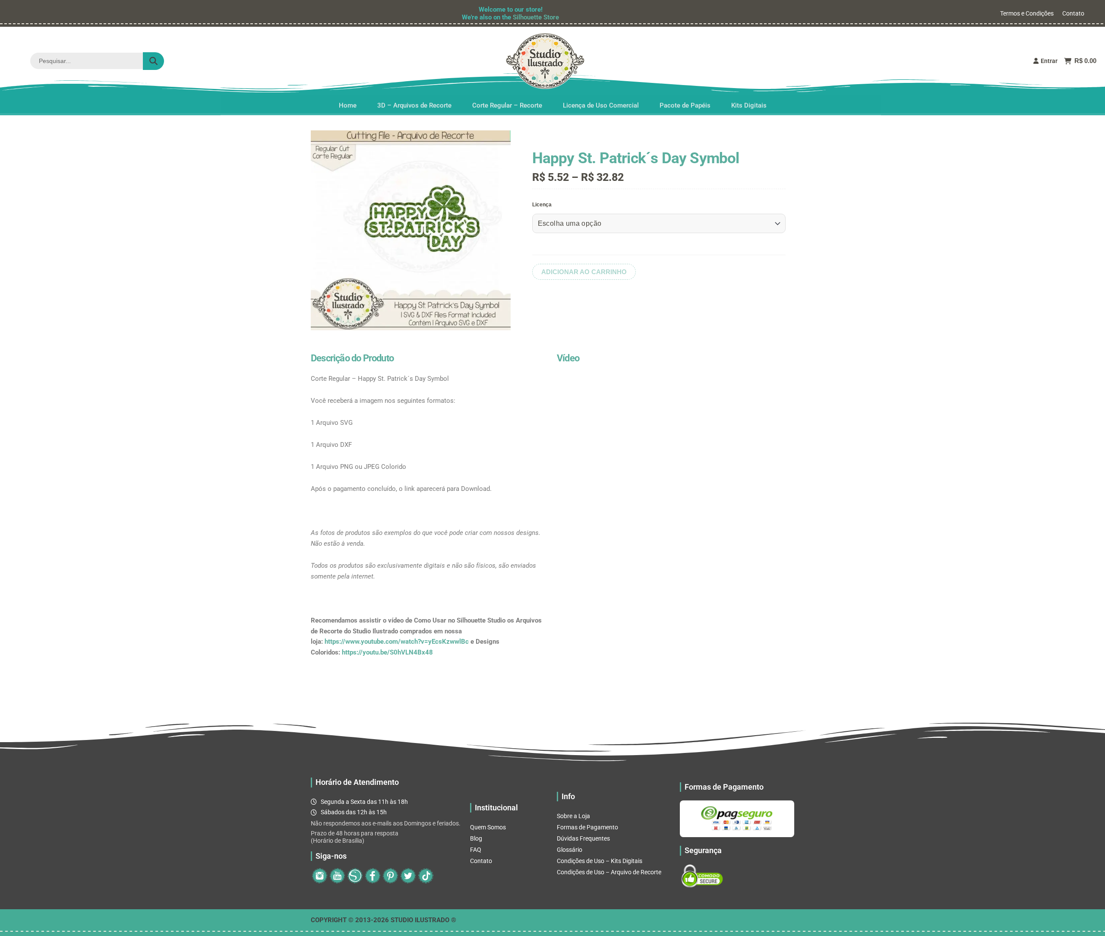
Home (348, 103)
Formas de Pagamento (587, 827)
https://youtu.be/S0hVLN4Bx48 (387, 652)
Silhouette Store (536, 17)
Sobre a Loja (573, 816)
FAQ (475, 849)
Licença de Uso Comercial (601, 103)
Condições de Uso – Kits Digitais (599, 860)
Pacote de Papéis (685, 103)
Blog (476, 838)
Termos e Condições (1027, 13)
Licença (542, 205)
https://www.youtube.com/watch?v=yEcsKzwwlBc (397, 641)
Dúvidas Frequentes (583, 838)
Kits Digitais (749, 103)
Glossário (569, 849)
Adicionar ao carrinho (584, 271)
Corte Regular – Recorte (507, 103)
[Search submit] (153, 61)
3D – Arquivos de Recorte (414, 103)
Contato (1073, 13)
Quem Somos (488, 827)
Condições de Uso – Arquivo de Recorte (609, 872)
